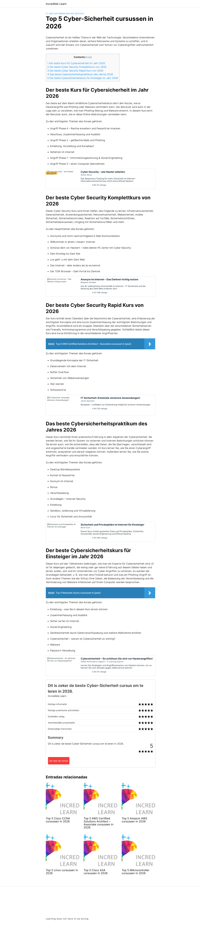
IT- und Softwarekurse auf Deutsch (65, 13)
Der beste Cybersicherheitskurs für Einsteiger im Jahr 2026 (82, 78)
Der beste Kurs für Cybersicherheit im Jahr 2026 (76, 63)
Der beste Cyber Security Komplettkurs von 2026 (76, 66)
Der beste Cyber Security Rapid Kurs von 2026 (75, 70)
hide (88, 57)
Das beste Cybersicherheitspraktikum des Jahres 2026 (80, 74)
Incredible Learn (56, 3)
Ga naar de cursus (58, 760)
